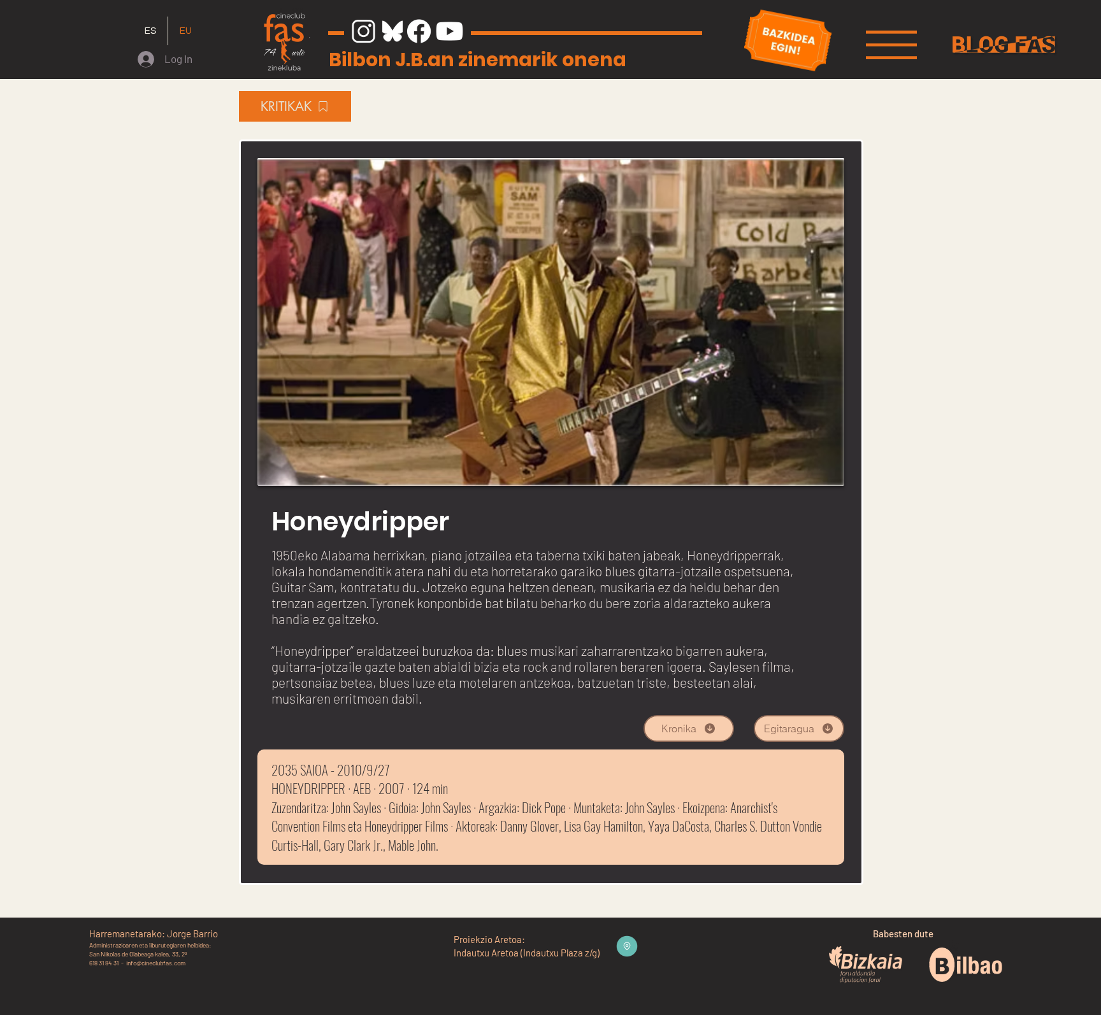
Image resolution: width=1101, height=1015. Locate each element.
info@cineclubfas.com (155, 963)
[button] (891, 45)
